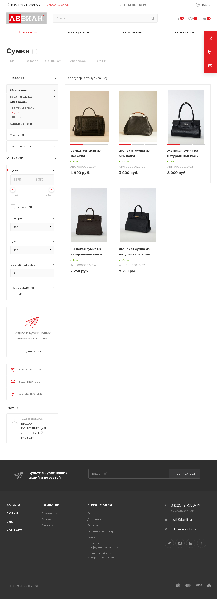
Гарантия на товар (100, 531)
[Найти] (152, 18)
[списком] (203, 77)
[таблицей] (209, 77)
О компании (50, 513)
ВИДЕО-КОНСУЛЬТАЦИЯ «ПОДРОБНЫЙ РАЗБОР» (33, 430)
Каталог (14, 505)
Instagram (190, 543)
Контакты (15, 530)
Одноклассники (201, 543)
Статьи (12, 408)
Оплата (92, 513)
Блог (10, 521)
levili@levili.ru (181, 520)
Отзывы (47, 519)
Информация (99, 505)
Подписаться (184, 473)
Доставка (94, 519)
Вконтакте (169, 543)
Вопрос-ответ (97, 537)
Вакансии (48, 525)
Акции (12, 513)
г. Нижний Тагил (135, 4)
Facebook (180, 543)
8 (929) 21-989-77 (185, 505)
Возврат (93, 525)
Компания (51, 505)
